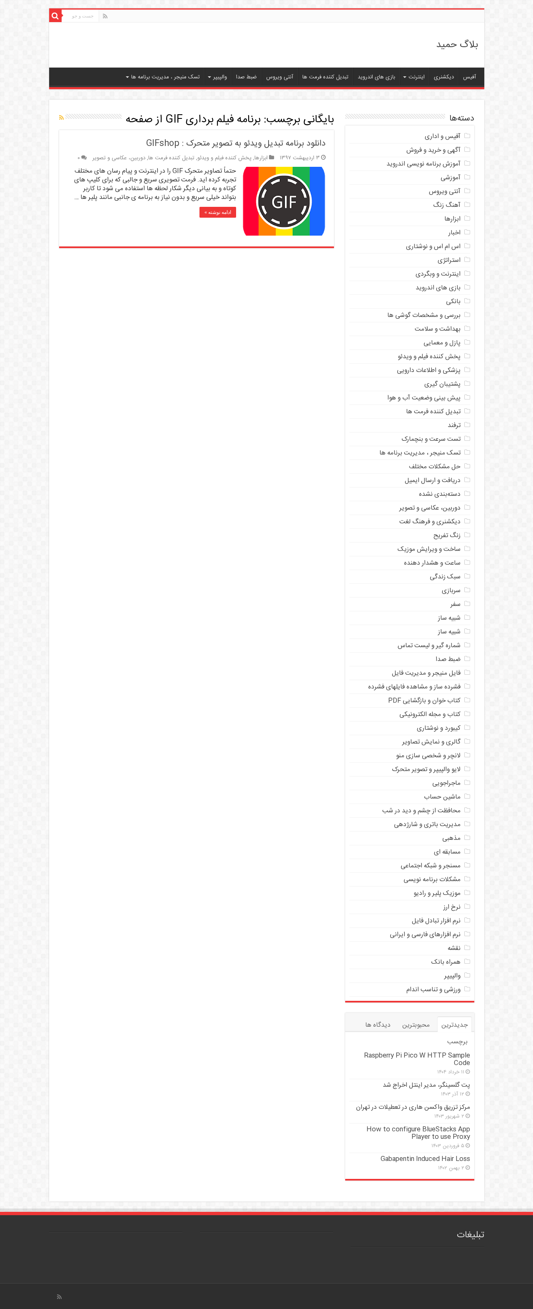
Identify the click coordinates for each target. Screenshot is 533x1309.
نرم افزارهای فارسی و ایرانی (425, 935)
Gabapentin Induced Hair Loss (425, 1159)
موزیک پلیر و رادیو (437, 893)
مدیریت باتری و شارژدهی (427, 824)
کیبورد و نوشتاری (439, 728)
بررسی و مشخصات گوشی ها (424, 315)
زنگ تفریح (447, 535)
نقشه (454, 948)
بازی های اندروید (376, 77)
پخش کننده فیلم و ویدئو (224, 158)
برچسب (457, 1042)
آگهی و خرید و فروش (433, 150)
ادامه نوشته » (217, 212)
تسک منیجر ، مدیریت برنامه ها (165, 77)
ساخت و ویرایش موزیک (429, 549)
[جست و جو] (55, 16)
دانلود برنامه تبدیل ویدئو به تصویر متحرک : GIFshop (236, 144)
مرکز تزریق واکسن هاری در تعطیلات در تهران (413, 1107)
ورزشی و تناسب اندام (433, 990)
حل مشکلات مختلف (435, 467)
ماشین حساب (442, 797)
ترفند (454, 425)
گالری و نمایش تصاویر (431, 742)
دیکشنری (444, 77)
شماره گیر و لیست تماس (429, 646)
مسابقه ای (447, 852)
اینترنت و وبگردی (438, 274)
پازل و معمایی (442, 343)
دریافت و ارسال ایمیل (433, 480)
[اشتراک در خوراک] (61, 118)
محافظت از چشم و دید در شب (421, 811)
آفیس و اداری (443, 136)
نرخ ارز (452, 907)
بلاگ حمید (457, 45)
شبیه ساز (449, 618)
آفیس (469, 77)
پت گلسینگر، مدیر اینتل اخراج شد (426, 1085)
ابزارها (261, 158)
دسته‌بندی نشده (440, 494)
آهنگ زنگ (447, 205)
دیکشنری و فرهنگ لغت (430, 522)
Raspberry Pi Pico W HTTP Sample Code (417, 1059)
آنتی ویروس (279, 77)
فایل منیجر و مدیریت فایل (426, 673)
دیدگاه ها (378, 1025)
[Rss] (105, 16)
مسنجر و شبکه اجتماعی (431, 866)
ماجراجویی (446, 783)
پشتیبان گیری (442, 384)
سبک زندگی (445, 577)
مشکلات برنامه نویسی (432, 879)
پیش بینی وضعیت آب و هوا (424, 398)
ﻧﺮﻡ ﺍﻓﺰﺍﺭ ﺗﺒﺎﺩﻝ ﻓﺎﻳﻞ (436, 921)
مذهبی (451, 838)
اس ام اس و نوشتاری (433, 246)
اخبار (454, 233)
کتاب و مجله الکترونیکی (430, 714)
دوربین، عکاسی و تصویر (118, 158)
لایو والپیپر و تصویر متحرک (426, 769)
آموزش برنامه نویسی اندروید (423, 164)
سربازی (451, 590)
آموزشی (451, 178)
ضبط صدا (246, 77)
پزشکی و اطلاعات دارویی (429, 370)
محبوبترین (416, 1025)
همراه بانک (446, 962)
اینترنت (416, 77)
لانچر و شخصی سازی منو (428, 756)
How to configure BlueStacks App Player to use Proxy (418, 1133)
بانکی (453, 301)
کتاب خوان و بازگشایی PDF (424, 701)
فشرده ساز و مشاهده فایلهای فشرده (414, 687)
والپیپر (220, 77)
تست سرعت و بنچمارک (431, 439)
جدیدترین (454, 1025)
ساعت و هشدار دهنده (432, 563)
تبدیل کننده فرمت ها (325, 77)
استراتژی (449, 260)
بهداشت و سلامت (438, 329)
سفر (456, 604)
